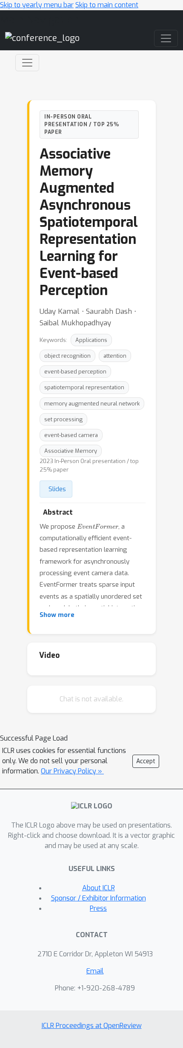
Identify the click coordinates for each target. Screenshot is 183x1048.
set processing (63, 419)
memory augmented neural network (92, 403)
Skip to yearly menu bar (37, 4)
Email (95, 971)
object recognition (67, 355)
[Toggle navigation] (27, 62)
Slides (57, 489)
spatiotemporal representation (84, 387)
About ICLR (98, 887)
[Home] (42, 38)
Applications (91, 340)
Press (98, 908)
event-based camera (71, 435)
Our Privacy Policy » (72, 771)
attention (114, 355)
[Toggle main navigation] (166, 38)
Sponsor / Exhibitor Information (98, 898)
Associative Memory (70, 451)
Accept (145, 761)
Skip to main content (106, 4)
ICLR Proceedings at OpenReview (92, 1025)
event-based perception (75, 371)
